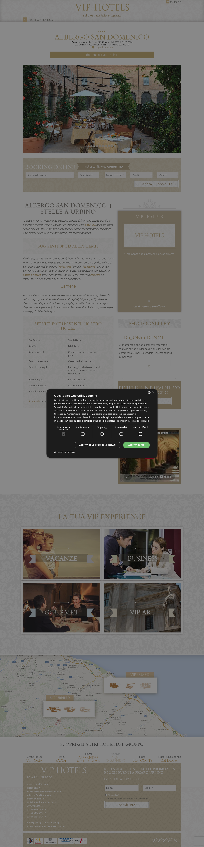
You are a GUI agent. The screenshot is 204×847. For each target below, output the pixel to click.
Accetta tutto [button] (136, 445)
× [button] (153, 392)
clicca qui (145, 420)
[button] (65, 452)
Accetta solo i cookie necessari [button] (97, 445)
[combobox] (149, 392)
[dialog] (102, 423)
